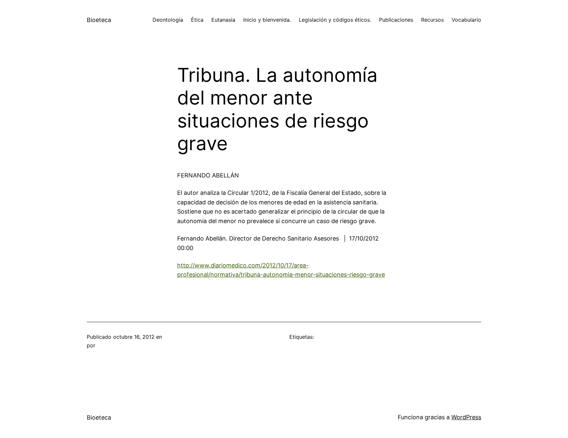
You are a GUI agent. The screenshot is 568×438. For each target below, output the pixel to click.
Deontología (168, 19)
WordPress (466, 417)
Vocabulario (466, 19)
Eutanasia (223, 19)
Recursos (432, 19)
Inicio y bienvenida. (267, 19)
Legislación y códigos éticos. (335, 19)
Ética (197, 19)
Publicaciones (396, 19)
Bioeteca (99, 19)
